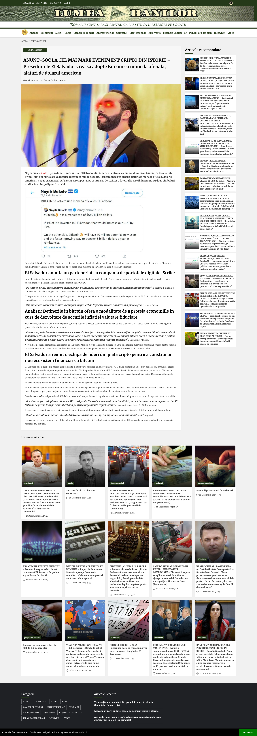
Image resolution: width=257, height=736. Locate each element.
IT (185, 32)
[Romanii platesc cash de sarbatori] (215, 466)
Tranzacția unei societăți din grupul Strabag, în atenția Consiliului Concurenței (123, 704)
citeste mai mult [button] (79, 732)
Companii (121, 32)
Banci (68, 32)
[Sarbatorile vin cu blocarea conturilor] (85, 466)
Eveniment (47, 32)
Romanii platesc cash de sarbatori (214, 490)
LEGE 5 (67, 3)
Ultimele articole (32, 437)
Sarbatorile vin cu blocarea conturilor (80, 492)
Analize (34, 32)
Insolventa (154, 32)
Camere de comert (83, 32)
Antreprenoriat (105, 32)
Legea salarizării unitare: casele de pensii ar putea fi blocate (126, 711)
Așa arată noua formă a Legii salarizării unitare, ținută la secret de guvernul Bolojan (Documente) (128, 718)
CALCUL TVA (55, 3)
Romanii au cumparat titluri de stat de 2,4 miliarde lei (39, 646)
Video (231, 32)
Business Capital (172, 32)
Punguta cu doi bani (200, 32)
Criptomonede (138, 32)
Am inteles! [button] (248, 732)
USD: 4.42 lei (28, 3)
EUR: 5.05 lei (41, 3)
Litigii (58, 32)
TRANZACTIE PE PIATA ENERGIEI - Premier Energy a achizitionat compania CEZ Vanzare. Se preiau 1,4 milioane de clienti (41, 571)
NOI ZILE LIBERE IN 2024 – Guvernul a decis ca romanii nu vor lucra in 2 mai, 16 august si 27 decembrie (128, 649)
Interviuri (219, 32)
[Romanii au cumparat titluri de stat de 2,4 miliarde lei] (42, 620)
